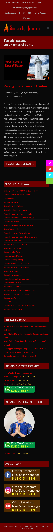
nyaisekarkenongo (32, 93)
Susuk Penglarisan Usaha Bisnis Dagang (20, 237)
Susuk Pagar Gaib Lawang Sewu (17, 279)
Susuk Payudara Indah (13, 309)
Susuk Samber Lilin (11, 229)
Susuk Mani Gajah (11, 302)
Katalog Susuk (10, 13)
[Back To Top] (46, 525)
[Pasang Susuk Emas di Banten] (26, 67)
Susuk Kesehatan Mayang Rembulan (19, 290)
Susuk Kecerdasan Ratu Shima (16, 294)
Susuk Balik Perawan (12, 240)
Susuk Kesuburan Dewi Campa (17, 263)
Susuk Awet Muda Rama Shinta (17, 195)
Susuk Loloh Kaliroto (13, 286)
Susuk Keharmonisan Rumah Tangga (19, 217)
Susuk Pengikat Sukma (13, 206)
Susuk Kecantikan (11, 221)
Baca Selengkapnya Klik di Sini (20, 164)
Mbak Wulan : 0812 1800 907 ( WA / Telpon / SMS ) (26, 2)
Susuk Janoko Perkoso (13, 252)
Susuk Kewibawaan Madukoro (16, 267)
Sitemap (26, 18)
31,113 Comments (14, 96)
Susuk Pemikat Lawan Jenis (15, 210)
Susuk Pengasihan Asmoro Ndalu (18, 214)
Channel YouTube (29, 12)
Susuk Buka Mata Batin (13, 248)
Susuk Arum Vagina (12, 298)
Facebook (19, 12)
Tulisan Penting (40, 13)
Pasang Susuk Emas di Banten (25, 86)
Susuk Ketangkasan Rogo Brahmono (19, 305)
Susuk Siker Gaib (11, 271)
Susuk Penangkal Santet (14, 275)
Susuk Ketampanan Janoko (15, 244)
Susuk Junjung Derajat (13, 256)
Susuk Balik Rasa (11, 202)
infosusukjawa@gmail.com (26, 8)
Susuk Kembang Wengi (13, 259)
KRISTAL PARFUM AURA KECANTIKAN (21, 191)
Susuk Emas (9, 198)
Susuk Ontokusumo (12, 282)
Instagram (24, 12)
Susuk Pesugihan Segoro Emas (17, 233)
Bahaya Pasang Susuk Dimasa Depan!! (20, 356)
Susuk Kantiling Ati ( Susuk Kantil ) (18, 225)
